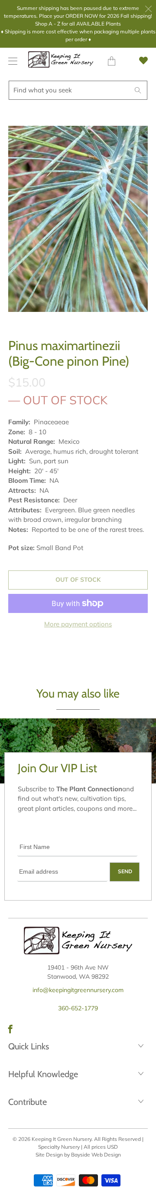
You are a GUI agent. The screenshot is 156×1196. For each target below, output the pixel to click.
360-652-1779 (78, 1008)
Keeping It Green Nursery (61, 1139)
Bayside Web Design (96, 1154)
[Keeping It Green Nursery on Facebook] (10, 1029)
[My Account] (10, 61)
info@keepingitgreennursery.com (78, 990)
